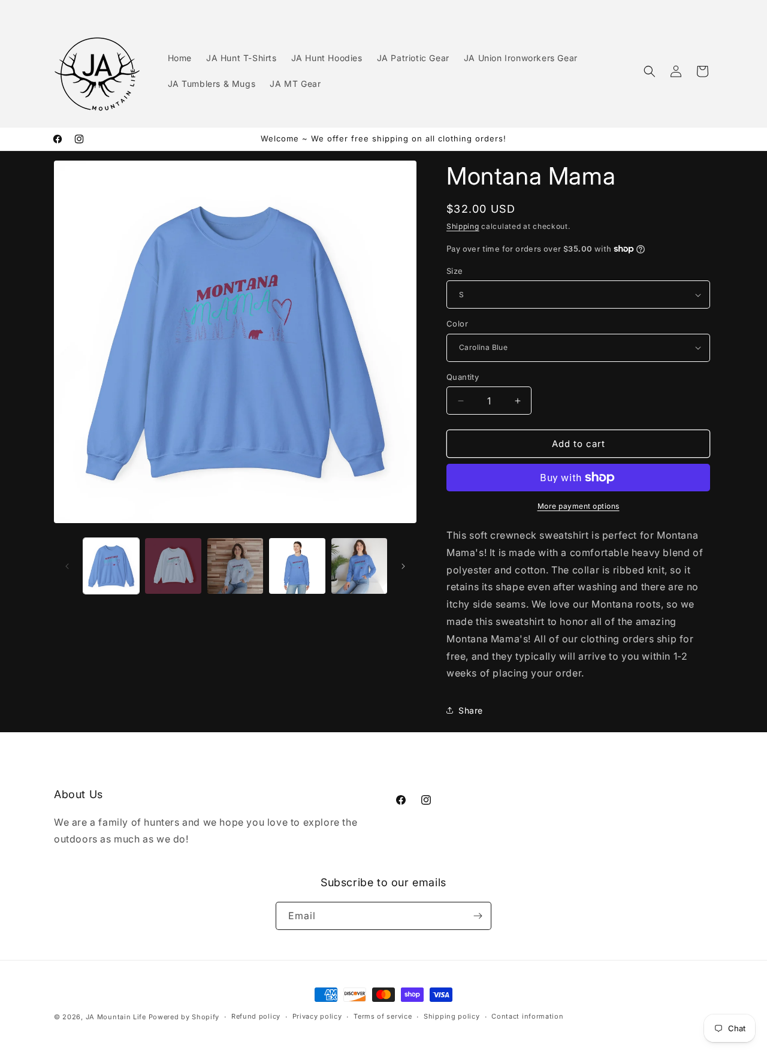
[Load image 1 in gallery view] (111, 566)
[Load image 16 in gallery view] (297, 566)
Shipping (462, 226)
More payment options (578, 506)
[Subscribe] (477, 916)
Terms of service (383, 1016)
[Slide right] (403, 566)
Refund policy (255, 1016)
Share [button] (470, 710)
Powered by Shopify (184, 1017)
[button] (649, 71)
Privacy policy (317, 1016)
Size (454, 271)
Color (457, 323)
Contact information (527, 1016)
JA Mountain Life (116, 1017)
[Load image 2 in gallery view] (173, 566)
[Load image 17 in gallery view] (359, 566)
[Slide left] (67, 566)
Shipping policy (452, 1016)
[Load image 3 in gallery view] (235, 566)
